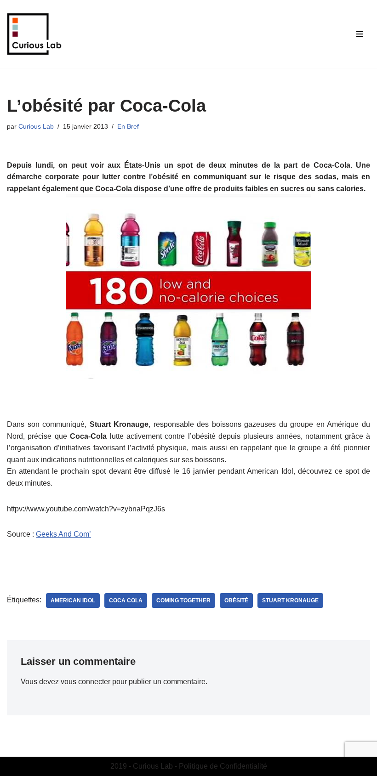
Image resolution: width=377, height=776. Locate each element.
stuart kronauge (290, 600)
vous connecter (85, 681)
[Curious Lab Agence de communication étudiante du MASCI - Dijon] (34, 34)
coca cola (126, 600)
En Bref (128, 126)
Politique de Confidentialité (223, 766)
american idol (73, 600)
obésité (236, 600)
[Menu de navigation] (359, 34)
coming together (183, 600)
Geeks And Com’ (63, 534)
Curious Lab (36, 126)
